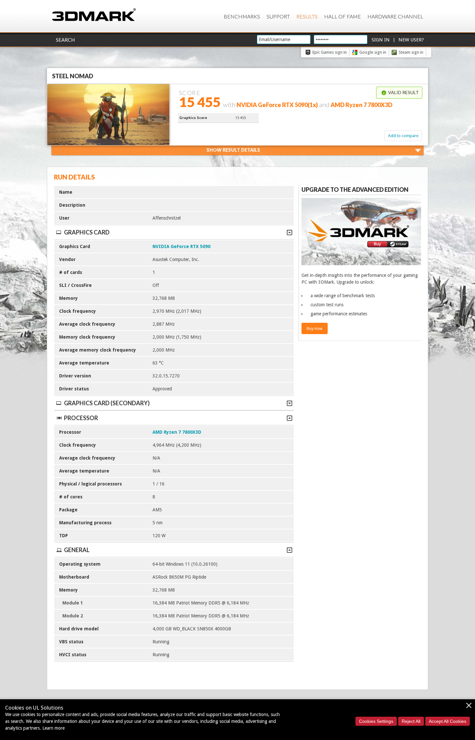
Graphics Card (87, 232)
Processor (81, 418)
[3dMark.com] (94, 15)
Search (65, 40)
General (77, 550)
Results (307, 16)
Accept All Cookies (447, 721)
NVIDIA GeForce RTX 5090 (181, 246)
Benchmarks (242, 16)
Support (278, 16)
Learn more (53, 728)
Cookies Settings (376, 721)
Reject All (411, 721)
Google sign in (372, 52)
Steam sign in (411, 52)
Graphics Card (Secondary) (107, 403)
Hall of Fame (342, 16)
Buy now (314, 328)
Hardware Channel (395, 16)
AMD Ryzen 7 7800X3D (177, 432)
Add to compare (403, 135)
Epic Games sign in (329, 52)
